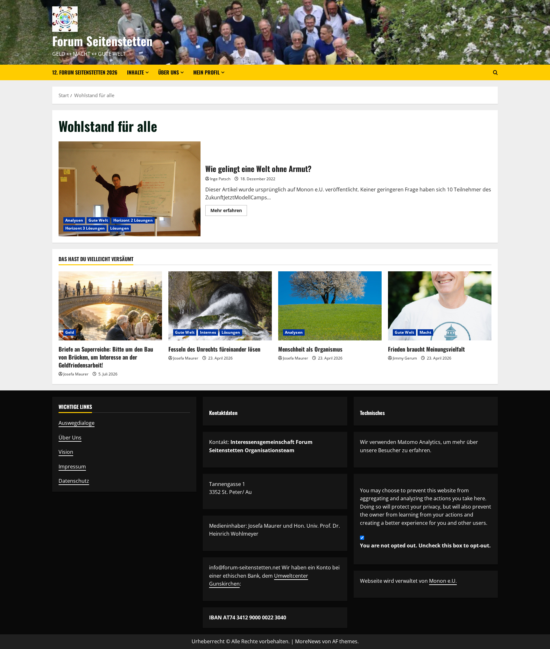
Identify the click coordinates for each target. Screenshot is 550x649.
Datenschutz (74, 480)
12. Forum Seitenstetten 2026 (84, 72)
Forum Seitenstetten (102, 41)
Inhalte (135, 72)
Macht (426, 332)
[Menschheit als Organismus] (330, 305)
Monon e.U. (443, 580)
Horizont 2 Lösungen (133, 220)
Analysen (74, 220)
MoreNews (308, 641)
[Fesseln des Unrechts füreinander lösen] (220, 305)
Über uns (168, 72)
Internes (208, 332)
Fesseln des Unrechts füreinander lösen (214, 349)
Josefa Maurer (75, 374)
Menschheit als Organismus (310, 349)
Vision (66, 451)
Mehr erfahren (228, 211)
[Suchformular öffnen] (495, 72)
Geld (69, 332)
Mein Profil (206, 72)
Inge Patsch (220, 179)
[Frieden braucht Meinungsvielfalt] (439, 305)
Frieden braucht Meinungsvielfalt (426, 349)
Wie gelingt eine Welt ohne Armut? (130, 188)
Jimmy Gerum (405, 358)
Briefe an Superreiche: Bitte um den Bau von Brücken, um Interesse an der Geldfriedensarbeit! (106, 357)
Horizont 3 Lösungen (85, 228)
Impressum (72, 466)
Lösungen (119, 228)
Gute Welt (98, 220)
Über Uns (70, 437)
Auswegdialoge (77, 422)
